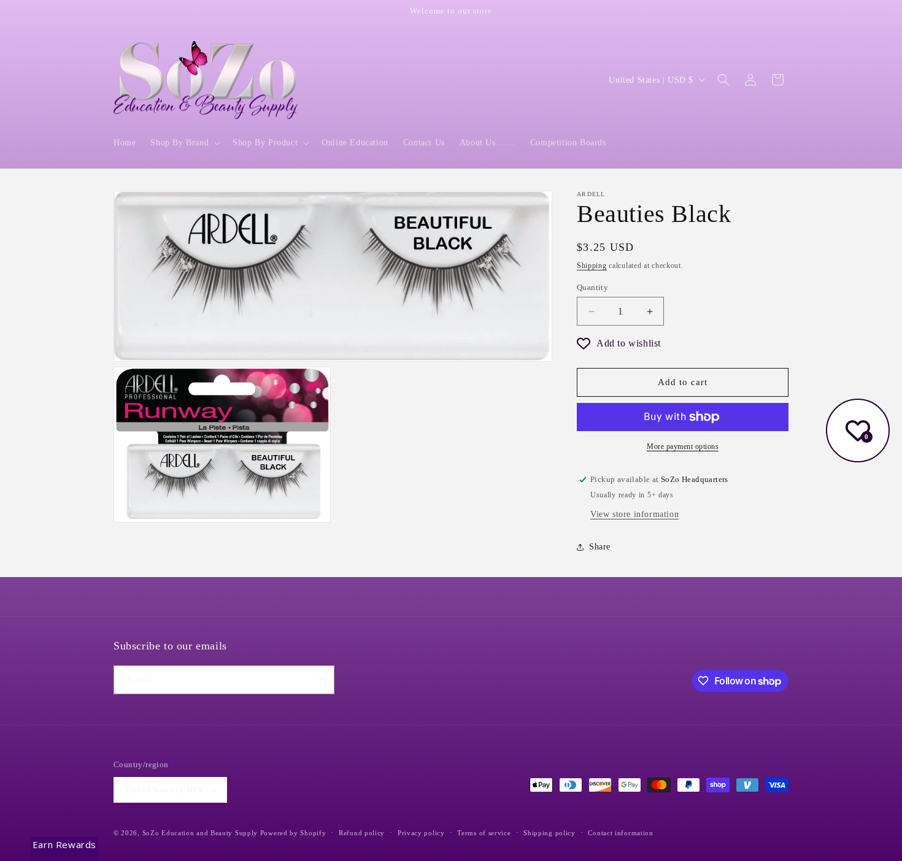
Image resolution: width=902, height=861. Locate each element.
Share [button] (600, 546)
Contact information (620, 832)
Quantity (592, 287)
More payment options (683, 446)
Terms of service (484, 832)
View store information (634, 514)
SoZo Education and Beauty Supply (200, 832)
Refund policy (362, 832)
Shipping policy (549, 832)
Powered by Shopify (293, 832)
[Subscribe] (320, 679)
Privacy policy (421, 832)
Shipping (592, 265)
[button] (184, 143)
